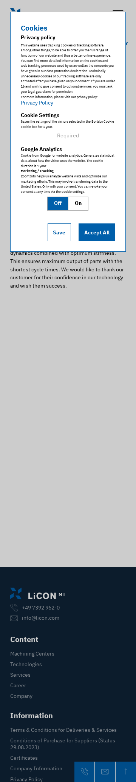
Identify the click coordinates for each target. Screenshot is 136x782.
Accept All (97, 232)
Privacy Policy (37, 102)
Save (59, 232)
